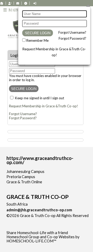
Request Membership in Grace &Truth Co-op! (43, 106)
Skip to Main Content (28, 220)
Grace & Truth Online (24, 182)
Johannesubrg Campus (25, 171)
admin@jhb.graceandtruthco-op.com (39, 210)
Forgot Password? (72, 38)
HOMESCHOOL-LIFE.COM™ (31, 241)
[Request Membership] (10, 3)
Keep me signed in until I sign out (39, 98)
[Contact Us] (18, 3)
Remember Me (37, 40)
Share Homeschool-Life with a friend (37, 232)
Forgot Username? (72, 32)
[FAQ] (25, 3)
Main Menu (19, 9)
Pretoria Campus (20, 176)
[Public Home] (2, 3)
